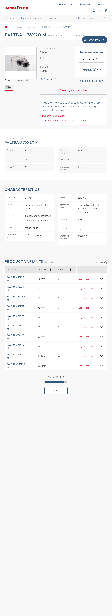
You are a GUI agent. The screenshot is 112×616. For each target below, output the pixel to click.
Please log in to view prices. (74, 90)
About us (55, 18)
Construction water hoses (27, 27)
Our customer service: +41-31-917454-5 (65, 120)
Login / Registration (55, 116)
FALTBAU (46, 27)
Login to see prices (86, 278)
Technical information (32, 18)
